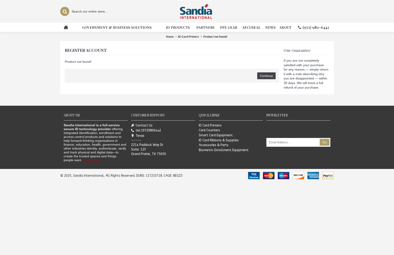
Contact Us (144, 125)
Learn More (91, 160)
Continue (266, 76)
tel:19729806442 (148, 130)
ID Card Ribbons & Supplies (219, 140)
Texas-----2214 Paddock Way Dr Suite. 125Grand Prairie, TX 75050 (148, 145)
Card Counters (209, 130)
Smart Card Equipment (216, 135)
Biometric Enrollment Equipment (224, 150)
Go (324, 142)
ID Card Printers (210, 125)
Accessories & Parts (213, 145)
